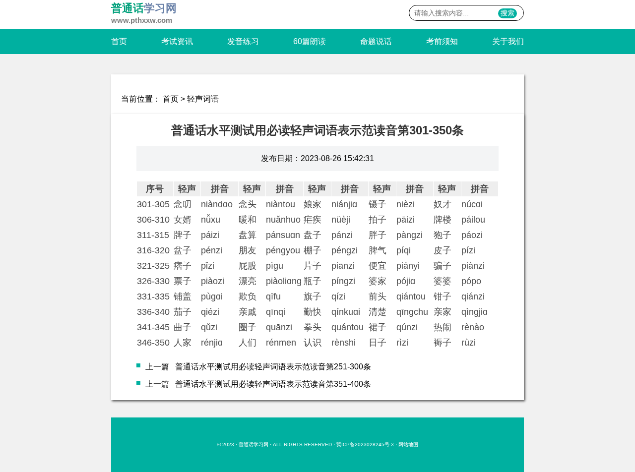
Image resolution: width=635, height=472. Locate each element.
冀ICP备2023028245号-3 (365, 444)
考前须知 (442, 41)
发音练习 (243, 41)
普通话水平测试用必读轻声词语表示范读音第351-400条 (273, 384)
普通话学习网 (253, 444)
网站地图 (408, 444)
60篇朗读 (309, 41)
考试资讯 (177, 41)
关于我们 (508, 41)
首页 (119, 41)
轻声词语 (203, 99)
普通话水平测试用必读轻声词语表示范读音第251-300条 (273, 366)
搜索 (507, 13)
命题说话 (376, 41)
